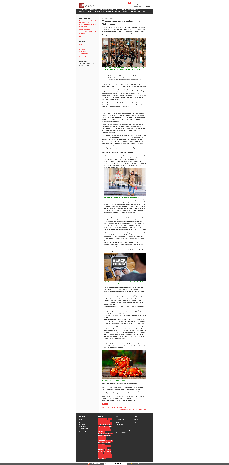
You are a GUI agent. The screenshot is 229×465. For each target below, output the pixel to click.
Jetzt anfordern (82, 67)
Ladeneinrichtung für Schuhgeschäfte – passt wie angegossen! (132, 409)
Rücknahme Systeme (101, 437)
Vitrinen (99, 456)
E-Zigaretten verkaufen (102, 426)
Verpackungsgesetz (107, 453)
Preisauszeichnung (99, 11)
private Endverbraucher (102, 433)
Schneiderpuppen (108, 442)
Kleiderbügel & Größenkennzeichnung (109, 9)
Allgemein (105, 403)
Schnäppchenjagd (101, 444)
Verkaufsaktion (108, 449)
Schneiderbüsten (101, 442)
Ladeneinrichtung (83, 9)
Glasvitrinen (100, 428)
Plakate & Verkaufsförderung (113, 11)
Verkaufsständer (94, 9)
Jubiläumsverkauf (107, 428)
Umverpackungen (101, 449)
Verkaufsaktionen (82, 51)
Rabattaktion (110, 433)
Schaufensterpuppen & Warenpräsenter (129, 9)
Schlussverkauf (109, 440)
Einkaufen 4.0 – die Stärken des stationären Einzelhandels (114, 407)
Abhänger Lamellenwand (102, 419)
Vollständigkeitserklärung (107, 456)
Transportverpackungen (102, 447)
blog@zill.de (112, 18)
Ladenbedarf (125, 11)
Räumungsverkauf (107, 435)
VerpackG (109, 451)
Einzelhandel (109, 426)
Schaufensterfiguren (102, 438)
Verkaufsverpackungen (102, 451)
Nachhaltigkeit (82, 49)
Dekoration (105, 422)
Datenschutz (136, 421)
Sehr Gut (117, 463)
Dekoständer (110, 422)
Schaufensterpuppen (101, 440)
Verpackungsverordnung (84, 55)
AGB (135, 422)
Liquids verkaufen (101, 431)
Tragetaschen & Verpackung (85, 11)
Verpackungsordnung (83, 53)
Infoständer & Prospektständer (138, 11)
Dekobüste (100, 422)
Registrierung (100, 435)
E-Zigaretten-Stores (108, 424)
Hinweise (123, 463)
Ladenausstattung (82, 46)
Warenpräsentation (83, 56)
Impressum (136, 419)
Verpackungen (100, 453)
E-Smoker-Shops (101, 424)
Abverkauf (110, 419)
